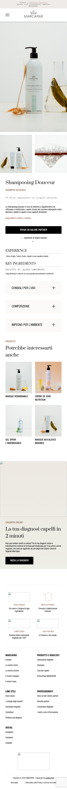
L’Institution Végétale (45, 707)
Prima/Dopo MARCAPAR (46, 676)
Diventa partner (43, 702)
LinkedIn (8, 743)
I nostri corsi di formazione (47, 712)
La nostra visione (12, 671)
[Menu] (7, 14)
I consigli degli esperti (14, 702)
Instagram (9, 732)
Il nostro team (10, 682)
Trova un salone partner (33, 230)
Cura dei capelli (43, 671)
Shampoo (40, 665)
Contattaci (9, 712)
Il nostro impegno (12, 676)
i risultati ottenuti (37, 2)
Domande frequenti (12, 707)
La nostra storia (11, 665)
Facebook (9, 738)
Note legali (14, 783)
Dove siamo (10, 696)
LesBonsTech (49, 778)
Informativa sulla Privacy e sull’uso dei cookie (41, 783)
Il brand (8, 660)
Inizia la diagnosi (19, 561)
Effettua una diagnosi (13, 718)
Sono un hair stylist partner (47, 696)
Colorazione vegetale (45, 660)
